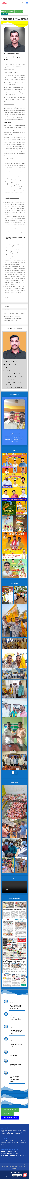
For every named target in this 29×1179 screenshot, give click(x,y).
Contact (7, 309)
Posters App (14, 1164)
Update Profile (19, 11)
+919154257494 (22, 1155)
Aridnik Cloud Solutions (19, 1177)
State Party (5, 1166)
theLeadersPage (8, 1175)
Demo (20, 1164)
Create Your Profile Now (10, 1117)
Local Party (22, 1166)
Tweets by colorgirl (6, 1100)
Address (7, 306)
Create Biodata (5, 1164)
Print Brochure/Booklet (7, 11)
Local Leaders (13, 1166)
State (25, 1164)
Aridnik (2, 1132)
